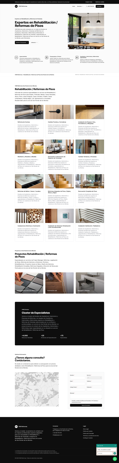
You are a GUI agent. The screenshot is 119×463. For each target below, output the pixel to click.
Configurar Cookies (88, 438)
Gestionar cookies (100, 1)
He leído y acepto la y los (85, 401)
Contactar (99, 6)
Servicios (79, 6)
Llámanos (33, 42)
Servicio (89, 375)
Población (89, 387)
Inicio (73, 6)
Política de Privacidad (86, 400)
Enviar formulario (86, 405)
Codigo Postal (73, 387)
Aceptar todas (89, 1)
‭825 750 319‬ (91, 6)
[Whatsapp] (115, 459)
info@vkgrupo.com (57, 435)
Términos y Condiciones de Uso (91, 435)
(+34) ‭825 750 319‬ (57, 432)
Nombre (72, 375)
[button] (37, 389)
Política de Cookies (87, 431)
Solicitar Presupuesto (21, 42)
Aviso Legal (86, 429)
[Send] (115, 453)
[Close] (115, 445)
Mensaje (72, 393)
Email (71, 381)
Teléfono (89, 381)
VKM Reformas (22, 6)
